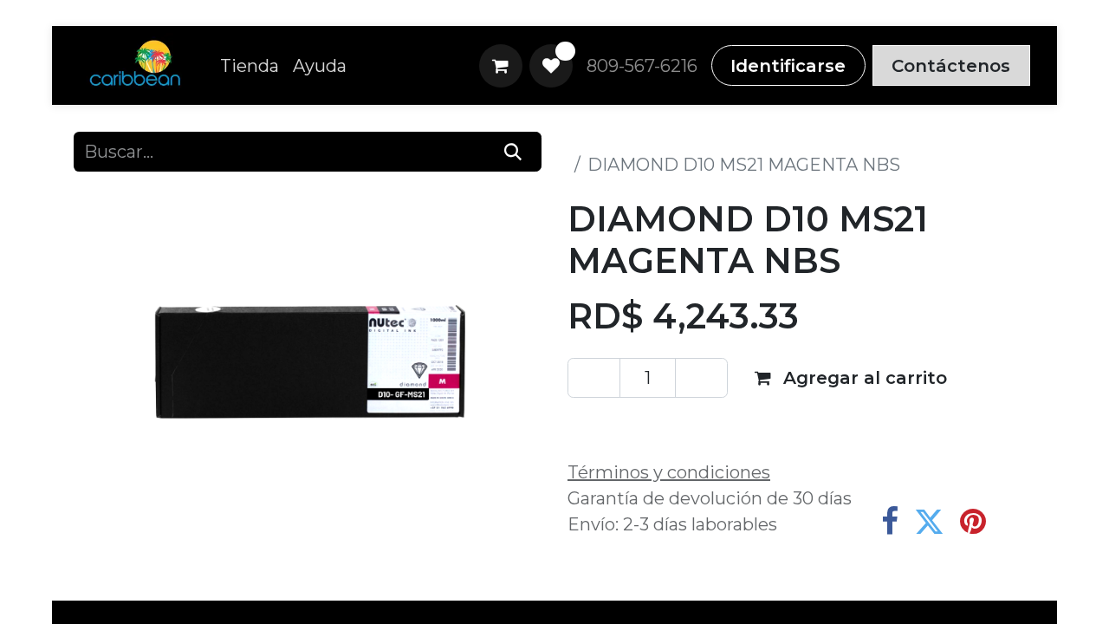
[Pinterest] (973, 521)
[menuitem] (249, 66)
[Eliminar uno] (593, 378)
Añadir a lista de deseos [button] (693, 425)
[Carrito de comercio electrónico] (500, 66)
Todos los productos (652, 138)
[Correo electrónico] (1017, 521)
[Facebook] (889, 521)
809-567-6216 (642, 65)
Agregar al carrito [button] (862, 377)
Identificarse (788, 65)
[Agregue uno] (701, 378)
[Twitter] (929, 521)
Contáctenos (951, 65)
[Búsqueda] (513, 152)
